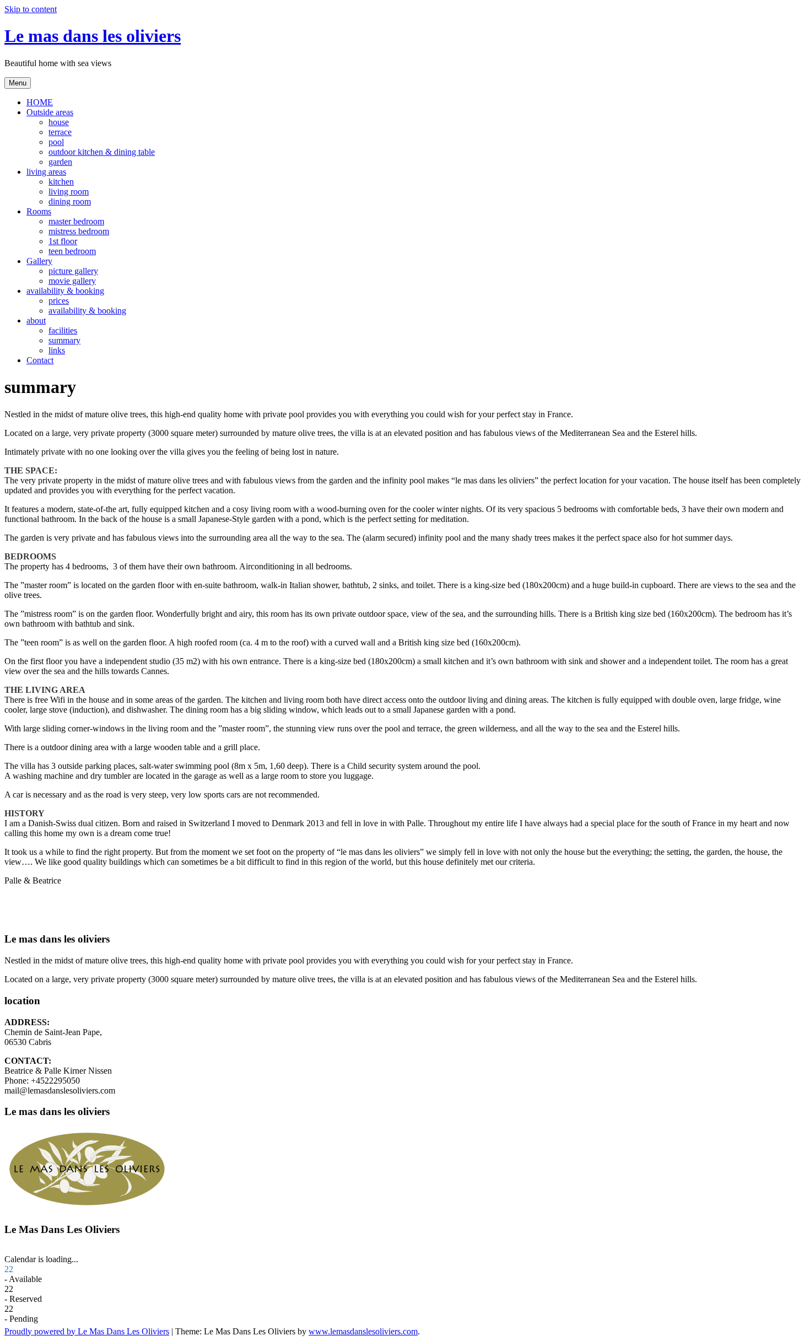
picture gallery (73, 271)
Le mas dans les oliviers (92, 36)
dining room (69, 201)
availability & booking (65, 290)
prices (58, 300)
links (56, 350)
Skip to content (30, 9)
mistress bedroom (78, 231)
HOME (39, 102)
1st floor (62, 241)
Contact (39, 360)
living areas (46, 171)
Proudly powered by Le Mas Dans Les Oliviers (86, 1331)
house (58, 122)
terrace (60, 132)
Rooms (38, 211)
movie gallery (72, 281)
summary (64, 340)
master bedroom (76, 221)
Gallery (39, 261)
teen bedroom (72, 251)
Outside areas (49, 112)
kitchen (61, 181)
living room (68, 191)
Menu (17, 83)
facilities (62, 330)
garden (60, 161)
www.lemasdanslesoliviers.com (363, 1331)
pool (56, 142)
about (36, 320)
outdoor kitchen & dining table (101, 152)
